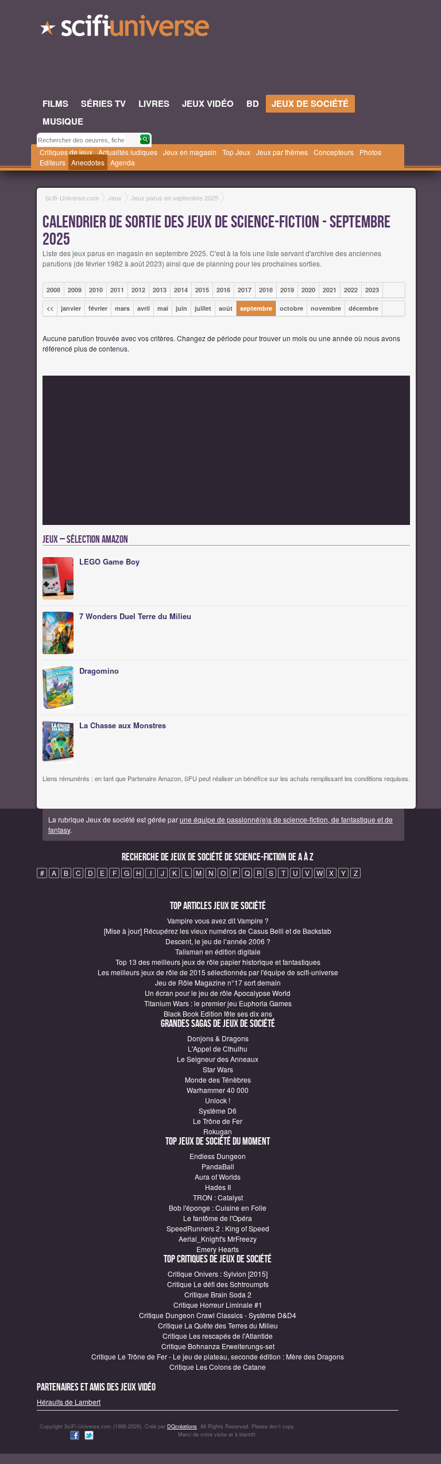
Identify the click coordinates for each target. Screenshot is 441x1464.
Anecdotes (88, 162)
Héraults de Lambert (68, 1402)
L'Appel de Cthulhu (217, 1048)
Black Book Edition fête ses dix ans (218, 1013)
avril (143, 308)
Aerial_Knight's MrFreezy (218, 1238)
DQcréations (182, 1426)
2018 (266, 289)
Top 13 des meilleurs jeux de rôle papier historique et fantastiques (217, 962)
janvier (71, 308)
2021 (329, 289)
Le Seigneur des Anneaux (217, 1059)
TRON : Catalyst (218, 1197)
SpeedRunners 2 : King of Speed (218, 1228)
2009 (75, 289)
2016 (223, 289)
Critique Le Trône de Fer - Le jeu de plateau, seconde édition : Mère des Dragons (217, 1356)
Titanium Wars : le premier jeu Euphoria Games (218, 1003)
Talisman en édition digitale (218, 951)
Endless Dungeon (217, 1156)
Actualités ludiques (127, 152)
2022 (351, 289)
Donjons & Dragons (218, 1038)
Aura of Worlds (218, 1176)
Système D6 (218, 1110)
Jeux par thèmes (282, 152)
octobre (291, 308)
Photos (370, 152)
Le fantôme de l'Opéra (217, 1218)
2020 (308, 289)
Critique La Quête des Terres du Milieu (218, 1325)
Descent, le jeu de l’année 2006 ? (217, 941)
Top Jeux (236, 152)
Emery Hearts (217, 1249)
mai (162, 308)
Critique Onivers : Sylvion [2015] (218, 1273)
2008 (53, 289)
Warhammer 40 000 (218, 1090)
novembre (326, 308)
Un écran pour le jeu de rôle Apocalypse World (218, 993)
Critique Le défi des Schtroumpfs (218, 1284)
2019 (287, 289)
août (226, 308)
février (97, 308)
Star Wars (218, 1069)
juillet (203, 308)
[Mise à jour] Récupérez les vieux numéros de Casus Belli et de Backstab (217, 931)
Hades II (218, 1187)
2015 (202, 289)
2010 (96, 289)
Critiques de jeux (66, 152)
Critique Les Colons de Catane (217, 1367)
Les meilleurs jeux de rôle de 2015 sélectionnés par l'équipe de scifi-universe (218, 972)
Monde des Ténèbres (218, 1079)
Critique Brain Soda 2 (218, 1294)
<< (50, 308)
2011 (117, 289)
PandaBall (218, 1166)
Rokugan (217, 1131)
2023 (372, 289)
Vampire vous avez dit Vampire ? (218, 920)
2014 (181, 289)
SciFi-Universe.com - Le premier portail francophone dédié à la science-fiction (126, 28)
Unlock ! (217, 1100)
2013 (160, 289)
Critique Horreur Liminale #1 (217, 1305)
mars (122, 308)
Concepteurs (334, 152)
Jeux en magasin (189, 152)
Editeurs (52, 162)
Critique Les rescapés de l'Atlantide (218, 1336)
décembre (363, 308)
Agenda (122, 162)
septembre (256, 308)
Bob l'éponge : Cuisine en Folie (217, 1207)
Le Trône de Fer (217, 1121)
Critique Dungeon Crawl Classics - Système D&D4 (217, 1315)
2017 (245, 289)
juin (181, 308)
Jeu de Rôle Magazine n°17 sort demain (218, 982)
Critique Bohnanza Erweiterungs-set (217, 1346)
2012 (138, 289)
